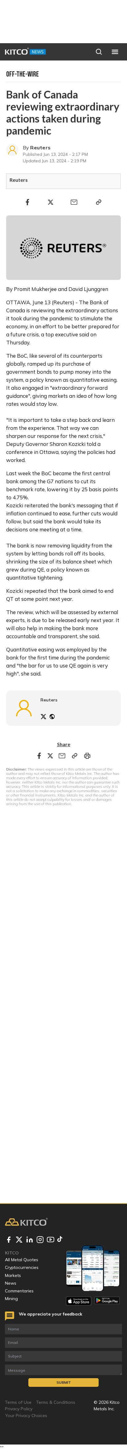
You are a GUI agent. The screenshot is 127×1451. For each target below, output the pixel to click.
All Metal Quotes (21, 1259)
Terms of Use (18, 1402)
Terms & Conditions (55, 1402)
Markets (13, 1275)
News (10, 1283)
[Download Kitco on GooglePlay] (107, 1301)
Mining (11, 1298)
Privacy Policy (18, 1409)
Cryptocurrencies (22, 1267)
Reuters (40, 147)
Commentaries (19, 1291)
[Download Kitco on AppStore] (78, 1301)
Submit (63, 1382)
